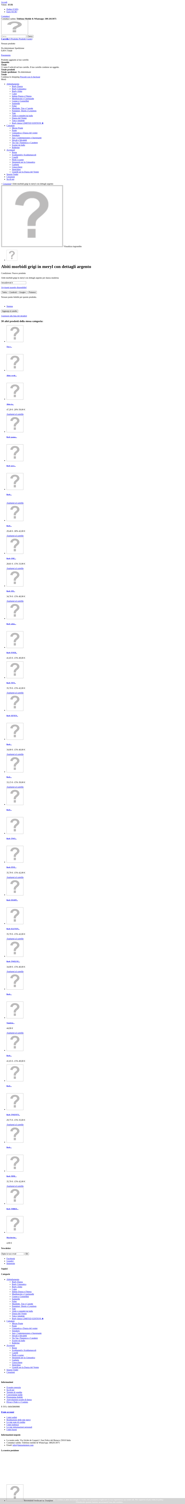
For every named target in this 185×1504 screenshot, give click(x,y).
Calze (14, 94)
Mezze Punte (17, 128)
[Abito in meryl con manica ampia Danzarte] (15, 399)
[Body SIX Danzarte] (15, 586)
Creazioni (11, 177)
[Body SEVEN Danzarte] (15, 710)
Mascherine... (12, 1238)
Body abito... (11, 624)
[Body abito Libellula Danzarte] (15, 618)
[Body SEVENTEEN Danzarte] (15, 1142)
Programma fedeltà (15, 1397)
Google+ (22, 292)
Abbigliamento (13, 84)
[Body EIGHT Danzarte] (15, 895)
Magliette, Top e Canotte (22, 108)
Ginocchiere (17, 167)
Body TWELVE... (13, 961)
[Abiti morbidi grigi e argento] (12, 260)
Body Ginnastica (19, 89)
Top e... (9, 347)
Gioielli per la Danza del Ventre (25, 172)
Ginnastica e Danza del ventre (25, 133)
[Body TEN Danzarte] (15, 677)
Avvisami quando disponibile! (14, 287)
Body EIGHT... (12, 900)
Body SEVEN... (12, 716)
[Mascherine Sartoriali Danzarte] (15, 1232)
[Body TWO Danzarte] (15, 833)
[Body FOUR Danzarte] (15, 647)
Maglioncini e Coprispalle (23, 98)
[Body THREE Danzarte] (15, 1203)
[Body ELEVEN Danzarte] (15, 923)
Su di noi (10, 179)
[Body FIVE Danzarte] (15, 862)
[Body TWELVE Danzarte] (15, 956)
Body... (9, 494)
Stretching (16, 169)
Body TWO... (12, 838)
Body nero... (11, 466)
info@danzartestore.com (23, 1445)
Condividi (13, 292)
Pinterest (32, 292)
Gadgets (15, 164)
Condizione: (6, 273)
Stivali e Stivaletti (19, 140)
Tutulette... (10, 1023)
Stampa (10, 306)
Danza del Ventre (19, 118)
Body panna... (12, 437)
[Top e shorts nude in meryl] (15, 341)
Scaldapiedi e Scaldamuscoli (24, 155)
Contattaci (5, 16)
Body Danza (17, 86)
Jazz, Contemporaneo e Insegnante (27, 138)
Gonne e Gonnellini (20, 101)
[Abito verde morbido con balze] (15, 370)
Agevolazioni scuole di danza (19, 1399)
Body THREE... (12, 1209)
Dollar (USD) (12, 9)
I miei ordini (12, 1417)
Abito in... (10, 404)
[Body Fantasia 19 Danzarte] (15, 520)
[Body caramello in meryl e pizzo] (15, 489)
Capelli (15, 157)
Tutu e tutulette (18, 120)
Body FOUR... (12, 653)
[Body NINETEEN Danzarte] (15, 804)
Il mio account (7, 1412)
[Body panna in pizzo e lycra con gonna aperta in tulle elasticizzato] (15, 431)
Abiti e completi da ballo (22, 115)
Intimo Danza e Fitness (22, 96)
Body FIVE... (11, 867)
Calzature (11, 125)
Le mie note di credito (16, 1422)
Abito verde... (12, 376)
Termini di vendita (14, 1392)
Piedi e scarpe (18, 160)
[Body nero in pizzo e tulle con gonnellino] (15, 460)
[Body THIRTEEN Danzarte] (15, 739)
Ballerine (16, 147)
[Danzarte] (14, 34)
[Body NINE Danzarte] (15, 1171)
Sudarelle (16, 103)
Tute (14, 113)
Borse (14, 152)
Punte (14, 130)
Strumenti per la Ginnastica (23, 162)
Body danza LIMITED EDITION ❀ (27, 123)
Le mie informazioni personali (19, 1427)
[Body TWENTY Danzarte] (15, 1109)
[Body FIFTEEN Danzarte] (15, 989)
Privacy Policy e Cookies (17, 1402)
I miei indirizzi (13, 1425)
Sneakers (16, 135)
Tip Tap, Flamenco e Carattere (25, 142)
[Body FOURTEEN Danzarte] (15, 1080)
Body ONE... (11, 558)
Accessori (11, 150)
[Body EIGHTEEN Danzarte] (15, 1050)
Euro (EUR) (12, 12)
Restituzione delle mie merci (19, 1420)
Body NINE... (12, 1176)
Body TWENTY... (13, 1115)
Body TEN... (11, 683)
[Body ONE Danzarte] (15, 553)
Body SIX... (11, 591)
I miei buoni (12, 1429)
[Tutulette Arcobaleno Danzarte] (15, 1017)
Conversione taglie (14, 1395)
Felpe (14, 106)
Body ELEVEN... (13, 929)
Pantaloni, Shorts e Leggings (24, 111)
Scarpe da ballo (18, 145)
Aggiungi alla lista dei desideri (14, 316)
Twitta (4, 292)
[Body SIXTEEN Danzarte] (15, 772)
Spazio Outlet (12, 174)
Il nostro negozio (14, 1387)
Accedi (4, 2)
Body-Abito (17, 91)
